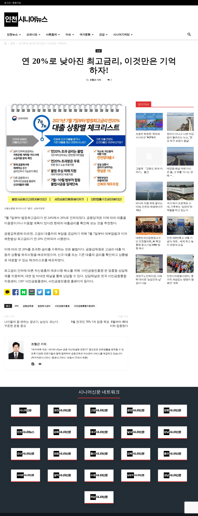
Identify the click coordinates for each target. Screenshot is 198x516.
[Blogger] (34, 364)
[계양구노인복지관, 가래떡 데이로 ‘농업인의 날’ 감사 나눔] (149, 263)
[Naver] (81, 88)
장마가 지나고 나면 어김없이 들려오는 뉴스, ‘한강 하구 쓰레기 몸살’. (180, 137)
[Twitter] (99, 88)
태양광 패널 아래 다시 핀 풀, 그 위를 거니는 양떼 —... (180, 172)
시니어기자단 (121, 34)
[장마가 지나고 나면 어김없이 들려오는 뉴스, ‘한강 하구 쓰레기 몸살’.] (180, 121)
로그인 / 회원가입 (12, 3)
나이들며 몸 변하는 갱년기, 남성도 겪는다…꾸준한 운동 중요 (32, 324)
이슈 (68, 34)
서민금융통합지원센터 (84, 305)
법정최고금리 (44, 305)
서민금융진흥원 (62, 305)
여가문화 (85, 34)
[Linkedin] (108, 88)
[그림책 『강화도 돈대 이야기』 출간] (149, 156)
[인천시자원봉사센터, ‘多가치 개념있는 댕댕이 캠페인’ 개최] (180, 263)
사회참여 (51, 34)
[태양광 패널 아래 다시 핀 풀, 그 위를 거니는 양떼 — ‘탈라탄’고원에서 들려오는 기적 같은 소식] (180, 156)
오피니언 (31, 34)
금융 (12, 43)
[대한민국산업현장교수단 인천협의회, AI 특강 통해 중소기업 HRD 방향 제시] (149, 225)
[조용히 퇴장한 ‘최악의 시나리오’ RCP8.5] (149, 121)
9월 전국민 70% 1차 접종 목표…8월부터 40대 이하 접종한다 (99, 324)
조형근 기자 (95, 79)
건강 (102, 34)
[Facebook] (90, 88)
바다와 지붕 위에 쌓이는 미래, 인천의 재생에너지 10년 (149, 207)
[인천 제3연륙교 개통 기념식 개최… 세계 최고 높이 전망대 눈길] (180, 225)
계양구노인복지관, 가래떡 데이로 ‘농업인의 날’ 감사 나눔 (149, 279)
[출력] (117, 88)
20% (17, 305)
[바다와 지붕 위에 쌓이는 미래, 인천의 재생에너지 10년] (149, 191)
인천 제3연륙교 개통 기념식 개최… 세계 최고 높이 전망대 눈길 (180, 241)
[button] (189, 35)
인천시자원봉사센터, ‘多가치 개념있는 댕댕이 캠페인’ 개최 (180, 279)
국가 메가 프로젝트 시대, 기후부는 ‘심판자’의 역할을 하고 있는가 (179, 207)
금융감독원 (28, 305)
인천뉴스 (12, 34)
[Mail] (41, 364)
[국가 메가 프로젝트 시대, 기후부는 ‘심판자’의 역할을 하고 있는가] (180, 191)
